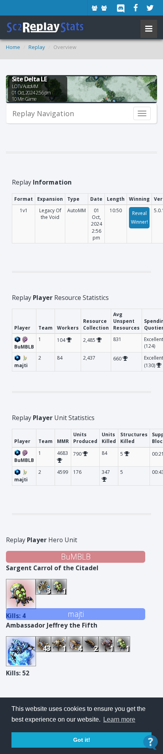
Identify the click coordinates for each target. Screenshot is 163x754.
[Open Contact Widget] (150, 742)
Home (13, 47)
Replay (36, 47)
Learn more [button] (119, 719)
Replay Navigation (43, 113)
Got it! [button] (81, 740)
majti (76, 614)
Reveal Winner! (139, 217)
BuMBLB (76, 556)
